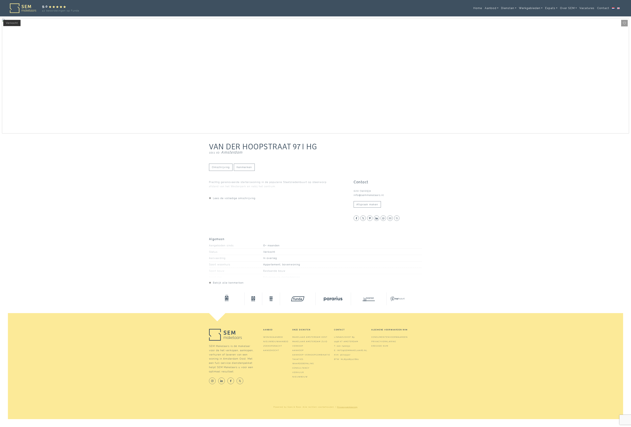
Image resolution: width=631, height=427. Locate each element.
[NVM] (227, 298)
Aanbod (490, 8)
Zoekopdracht (272, 346)
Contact (603, 8)
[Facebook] (230, 381)
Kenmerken (244, 167)
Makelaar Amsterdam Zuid (309, 341)
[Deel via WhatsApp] (383, 218)
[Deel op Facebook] (356, 218)
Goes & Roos (294, 407)
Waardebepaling (303, 363)
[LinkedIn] (221, 381)
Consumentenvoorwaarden (389, 337)
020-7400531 (362, 190)
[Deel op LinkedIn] (376, 218)
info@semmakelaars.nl (369, 195)
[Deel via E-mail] (390, 218)
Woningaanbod (273, 337)
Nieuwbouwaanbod (275, 341)
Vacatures (587, 8)
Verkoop (297, 346)
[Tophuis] (395, 298)
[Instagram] (212, 381)
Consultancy (300, 368)
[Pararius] (333, 298)
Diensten (507, 8)
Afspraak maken (367, 204)
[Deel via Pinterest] (370, 218)
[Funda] (298, 298)
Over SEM (567, 8)
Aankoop (298, 350)
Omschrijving (221, 167)
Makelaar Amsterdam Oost (309, 337)
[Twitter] (240, 381)
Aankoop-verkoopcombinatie (311, 355)
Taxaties (297, 359)
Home (477, 8)
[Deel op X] (363, 218)
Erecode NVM (379, 346)
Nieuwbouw (300, 377)
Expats (550, 8)
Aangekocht (271, 350)
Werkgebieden (529, 8)
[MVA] (253, 298)
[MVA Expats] (271, 298)
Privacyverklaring (383, 341)
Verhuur (298, 372)
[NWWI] (368, 298)
